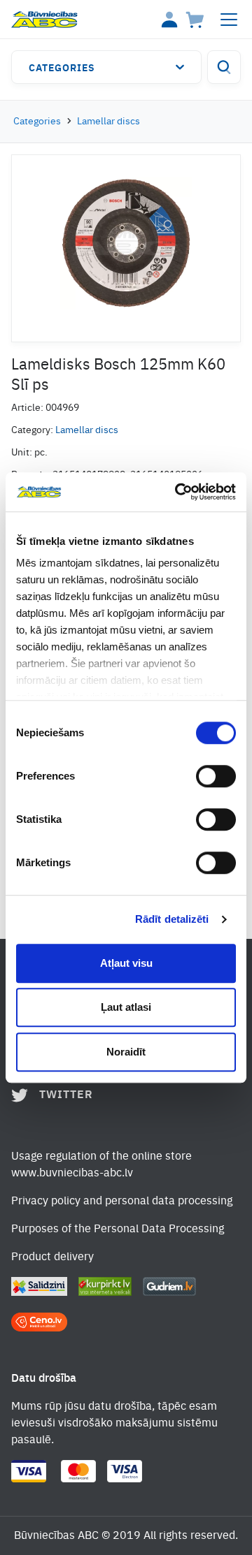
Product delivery (52, 1257)
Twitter (66, 1095)
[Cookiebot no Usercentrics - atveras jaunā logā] (178, 492)
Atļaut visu (126, 963)
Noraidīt (126, 1052)
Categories (62, 68)
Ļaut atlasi (126, 1007)
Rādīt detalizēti (172, 919)
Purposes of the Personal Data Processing (117, 1229)
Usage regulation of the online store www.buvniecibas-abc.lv (101, 1165)
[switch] (216, 776)
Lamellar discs (108, 121)
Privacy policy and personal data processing (121, 1201)
